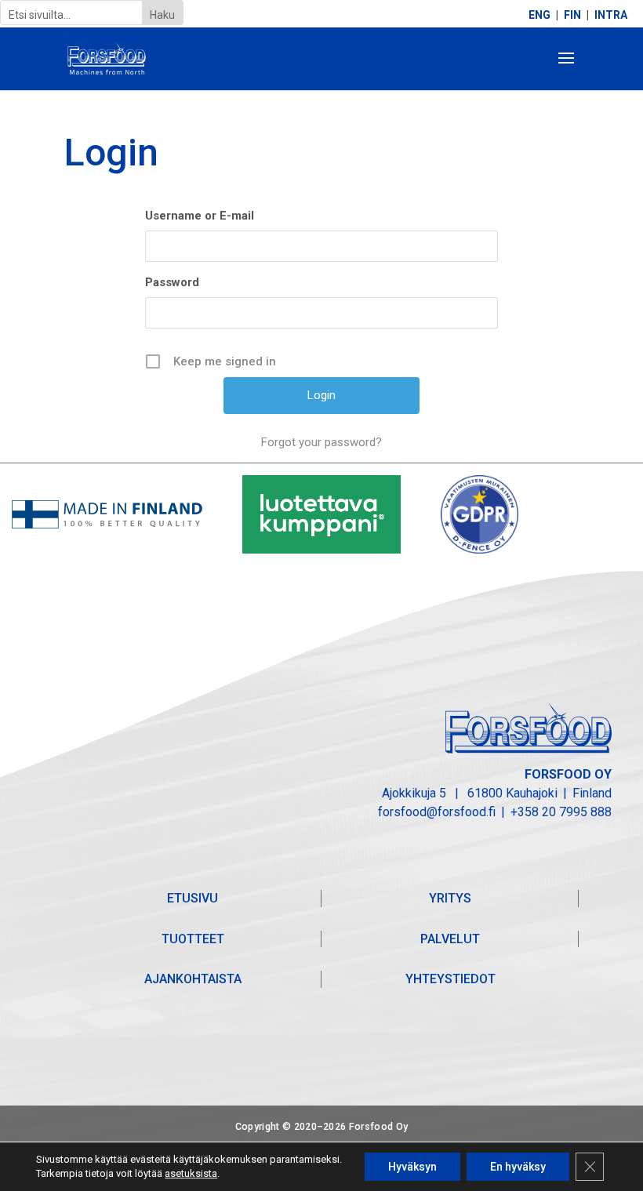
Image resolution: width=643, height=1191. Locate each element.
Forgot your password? (321, 442)
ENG (539, 15)
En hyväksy (518, 1166)
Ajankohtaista (193, 978)
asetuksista (191, 1173)
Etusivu (192, 898)
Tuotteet (193, 938)
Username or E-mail (199, 216)
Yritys (450, 898)
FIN (572, 15)
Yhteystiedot (450, 978)
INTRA (610, 15)
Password (172, 282)
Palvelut (450, 938)
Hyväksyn (412, 1166)
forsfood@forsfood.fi (437, 811)
